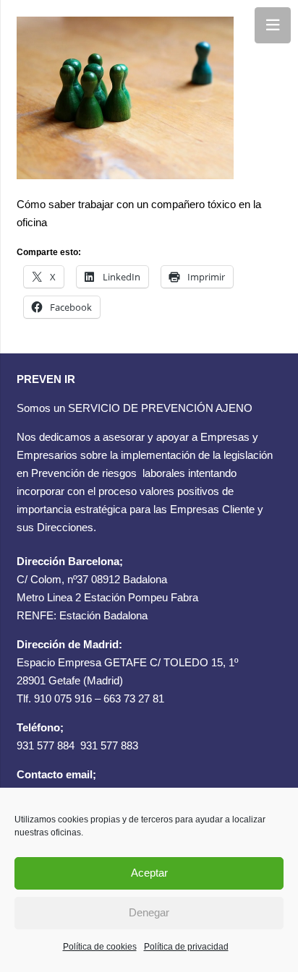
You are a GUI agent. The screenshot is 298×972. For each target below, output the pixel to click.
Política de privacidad (186, 947)
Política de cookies (100, 947)
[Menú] (273, 25)
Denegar (149, 912)
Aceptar (149, 872)
